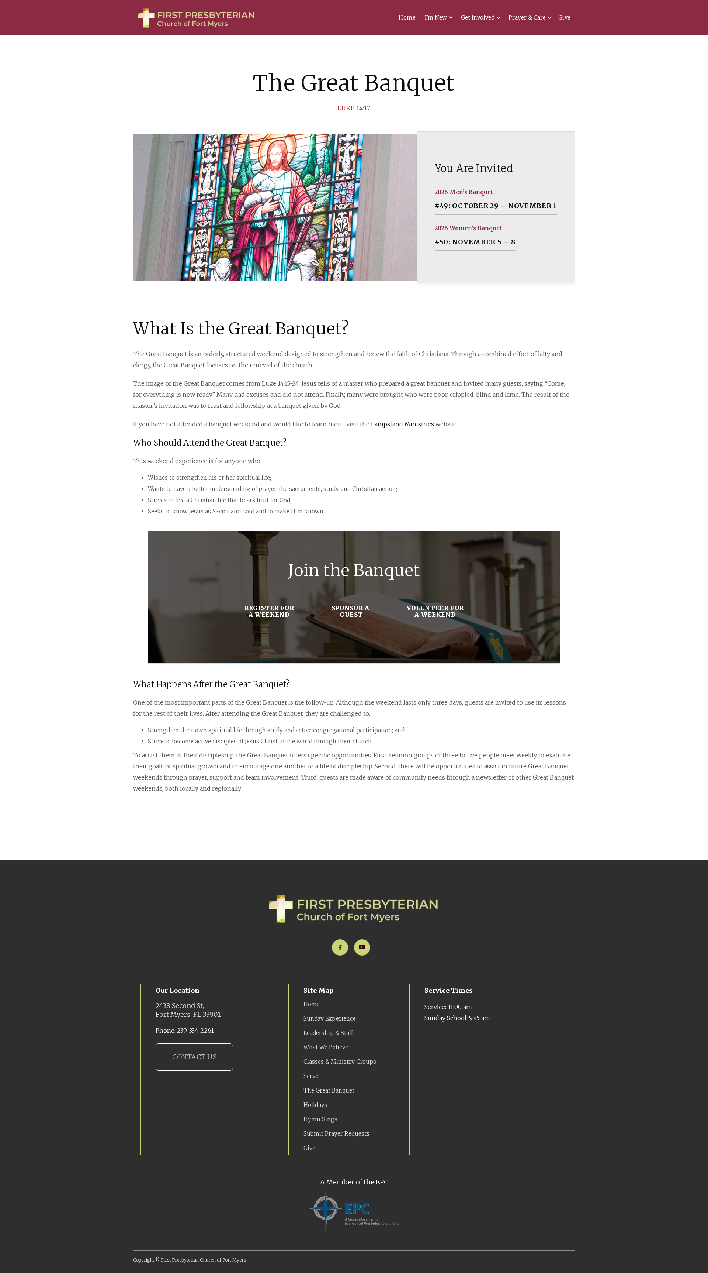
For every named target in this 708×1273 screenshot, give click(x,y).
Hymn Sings (320, 1119)
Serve (310, 1076)
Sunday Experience (329, 1018)
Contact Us (194, 1057)
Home (407, 17)
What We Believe (325, 1047)
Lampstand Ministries (402, 424)
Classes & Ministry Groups (339, 1061)
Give (564, 17)
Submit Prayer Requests (336, 1133)
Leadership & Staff (328, 1032)
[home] (196, 18)
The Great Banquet (328, 1090)
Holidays (315, 1104)
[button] (437, 18)
